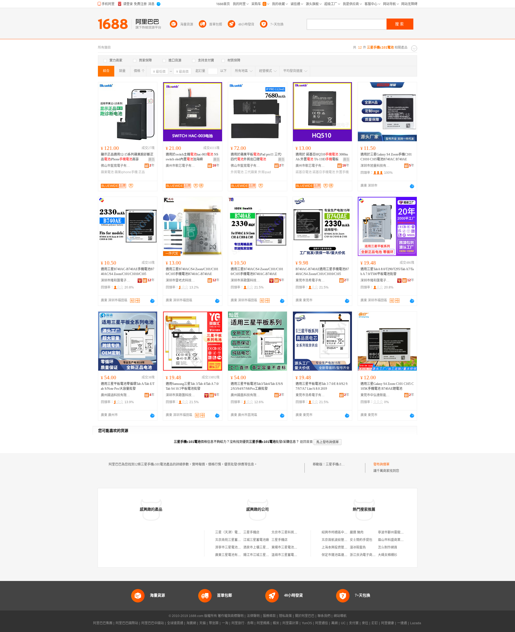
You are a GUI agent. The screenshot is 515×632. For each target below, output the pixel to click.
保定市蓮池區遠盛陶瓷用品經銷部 (346, 555)
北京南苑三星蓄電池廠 (231, 540)
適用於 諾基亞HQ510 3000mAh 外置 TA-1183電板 (322, 157)
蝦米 (276, 623)
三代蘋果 (250, 172)
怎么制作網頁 (387, 547)
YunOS (307, 623)
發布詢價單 (381, 464)
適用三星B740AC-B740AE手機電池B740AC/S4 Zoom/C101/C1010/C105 (127, 271)
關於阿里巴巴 (304, 616)
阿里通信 (321, 623)
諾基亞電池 (304, 172)
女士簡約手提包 (361, 540)
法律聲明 (253, 616)
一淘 (225, 623)
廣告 (151, 159)
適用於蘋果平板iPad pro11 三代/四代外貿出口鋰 (256, 157)
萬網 (334, 623)
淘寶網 (191, 623)
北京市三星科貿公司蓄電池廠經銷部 (297, 532)
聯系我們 (324, 616)
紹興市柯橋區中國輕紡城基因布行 (346, 532)
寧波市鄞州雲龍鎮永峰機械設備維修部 (405, 532)
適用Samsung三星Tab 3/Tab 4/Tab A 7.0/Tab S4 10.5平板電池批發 (192, 386)
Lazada (415, 623)
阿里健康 (387, 623)
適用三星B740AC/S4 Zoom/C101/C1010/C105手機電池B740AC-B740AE (192, 271)
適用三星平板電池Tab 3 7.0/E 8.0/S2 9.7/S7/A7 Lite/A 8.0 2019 (322, 386)
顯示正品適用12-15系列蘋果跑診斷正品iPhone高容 (127, 157)
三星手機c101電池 (338, 464)
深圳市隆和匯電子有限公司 (115, 280)
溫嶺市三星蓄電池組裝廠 (289, 555)
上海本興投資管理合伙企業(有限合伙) (348, 547)
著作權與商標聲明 (231, 616)
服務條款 (269, 616)
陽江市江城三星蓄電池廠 (261, 555)
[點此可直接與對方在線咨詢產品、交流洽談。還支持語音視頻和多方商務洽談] (412, 186)
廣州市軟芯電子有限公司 (180, 166)
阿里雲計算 (290, 623)
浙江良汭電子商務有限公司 (369, 555)
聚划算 (214, 623)
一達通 (402, 623)
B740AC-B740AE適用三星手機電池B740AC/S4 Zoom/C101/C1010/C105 (322, 271)
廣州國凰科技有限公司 (245, 395)
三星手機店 (251, 532)
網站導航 (340, 616)
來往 (365, 623)
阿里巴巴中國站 (152, 623)
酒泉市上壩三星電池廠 (259, 547)
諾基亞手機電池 (323, 172)
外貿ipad (264, 172)
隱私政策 (285, 616)
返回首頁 (306, 442)
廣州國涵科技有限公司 (115, 395)
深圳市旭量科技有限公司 (375, 166)
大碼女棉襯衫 (387, 555)
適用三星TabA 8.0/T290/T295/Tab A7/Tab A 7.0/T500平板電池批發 (387, 271)
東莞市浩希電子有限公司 (310, 280)
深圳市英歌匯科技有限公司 (245, 280)
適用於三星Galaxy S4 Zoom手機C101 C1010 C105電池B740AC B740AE (386, 157)
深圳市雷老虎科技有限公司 (180, 280)
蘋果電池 (107, 172)
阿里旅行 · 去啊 (242, 623)
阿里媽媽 (263, 623)
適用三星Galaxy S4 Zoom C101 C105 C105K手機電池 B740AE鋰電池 (387, 386)
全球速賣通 (175, 623)
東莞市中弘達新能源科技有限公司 (375, 395)
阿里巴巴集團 (102, 623)
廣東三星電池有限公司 (231, 555)
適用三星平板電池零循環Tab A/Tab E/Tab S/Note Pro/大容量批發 (127, 386)
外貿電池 (237, 172)
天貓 (202, 623)
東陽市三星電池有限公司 (289, 547)
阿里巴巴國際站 (127, 623)
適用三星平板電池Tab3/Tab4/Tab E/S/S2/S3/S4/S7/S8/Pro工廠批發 (257, 386)
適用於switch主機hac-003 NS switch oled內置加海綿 (192, 157)
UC (343, 623)
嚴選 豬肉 (356, 532)
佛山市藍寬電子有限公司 (115, 166)
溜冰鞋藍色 (358, 547)
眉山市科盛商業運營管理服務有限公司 (405, 540)
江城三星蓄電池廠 (256, 540)
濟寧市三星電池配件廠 (231, 547)
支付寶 (354, 623)
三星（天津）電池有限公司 (234, 532)
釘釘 (374, 623)
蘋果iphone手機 (126, 172)
